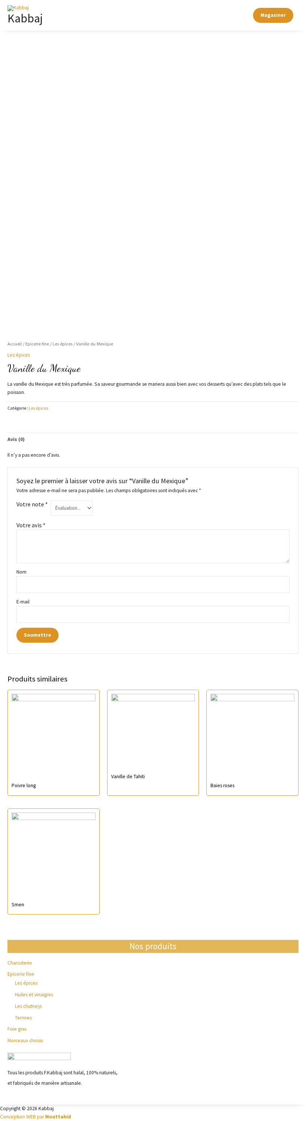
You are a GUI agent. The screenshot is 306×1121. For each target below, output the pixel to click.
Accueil (14, 344)
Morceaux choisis (25, 1040)
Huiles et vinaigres (34, 994)
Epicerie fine (20, 974)
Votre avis (31, 525)
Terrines (23, 1018)
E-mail (23, 602)
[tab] (16, 439)
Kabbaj (25, 18)
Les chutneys (28, 1006)
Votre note (32, 504)
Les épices (26, 983)
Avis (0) (16, 439)
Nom (21, 572)
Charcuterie (19, 963)
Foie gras (16, 1029)
